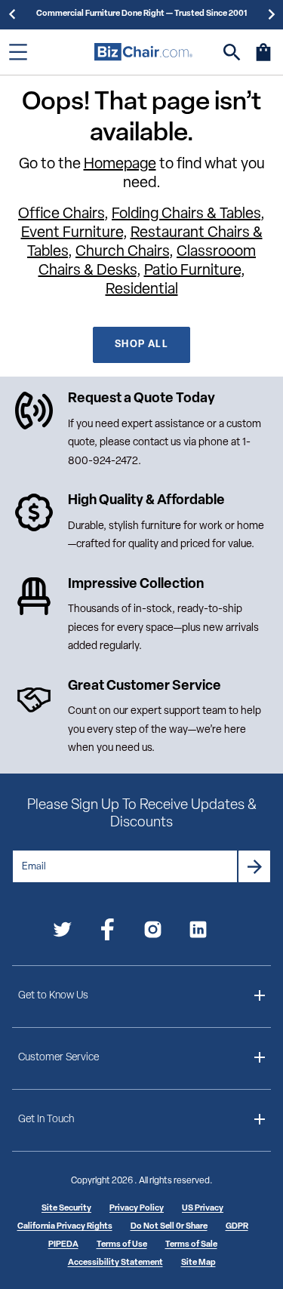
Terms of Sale (191, 1245)
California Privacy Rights (64, 1227)
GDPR (237, 1227)
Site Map (198, 1263)
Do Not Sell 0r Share (169, 1227)
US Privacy (202, 1208)
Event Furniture (72, 233)
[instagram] (153, 932)
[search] (232, 52)
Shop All (141, 344)
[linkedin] (198, 932)
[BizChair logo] (143, 51)
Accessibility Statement (115, 1263)
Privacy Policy (136, 1208)
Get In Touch (46, 1119)
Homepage (120, 164)
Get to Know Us (53, 995)
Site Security (66, 1208)
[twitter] (62, 932)
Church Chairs (122, 252)
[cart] (263, 60)
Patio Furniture (192, 270)
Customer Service (58, 1057)
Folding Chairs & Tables (186, 214)
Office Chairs (61, 214)
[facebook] (107, 932)
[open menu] (18, 52)
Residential (142, 289)
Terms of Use (122, 1245)
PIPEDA (63, 1245)
